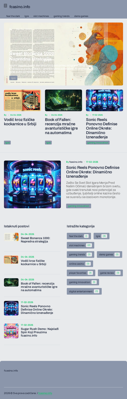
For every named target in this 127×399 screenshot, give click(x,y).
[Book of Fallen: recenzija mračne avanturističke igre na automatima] (63, 100)
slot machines (41, 16)
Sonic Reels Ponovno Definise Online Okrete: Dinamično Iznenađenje (101, 128)
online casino (79, 263)
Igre (26, 16)
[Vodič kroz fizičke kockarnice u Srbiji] (22, 100)
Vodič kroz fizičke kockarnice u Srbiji (20, 121)
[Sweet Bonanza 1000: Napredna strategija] (63, 54)
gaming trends (62, 16)
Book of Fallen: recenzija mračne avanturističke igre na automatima (61, 126)
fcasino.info (45, 393)
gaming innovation (97, 142)
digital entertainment (83, 291)
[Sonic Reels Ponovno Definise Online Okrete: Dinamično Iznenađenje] (104, 100)
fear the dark (13, 16)
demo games (81, 16)
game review (109, 272)
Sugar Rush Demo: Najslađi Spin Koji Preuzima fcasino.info (40, 332)
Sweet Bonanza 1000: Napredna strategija (35, 240)
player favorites (80, 272)
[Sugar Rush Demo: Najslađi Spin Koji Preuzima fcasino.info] (11, 331)
